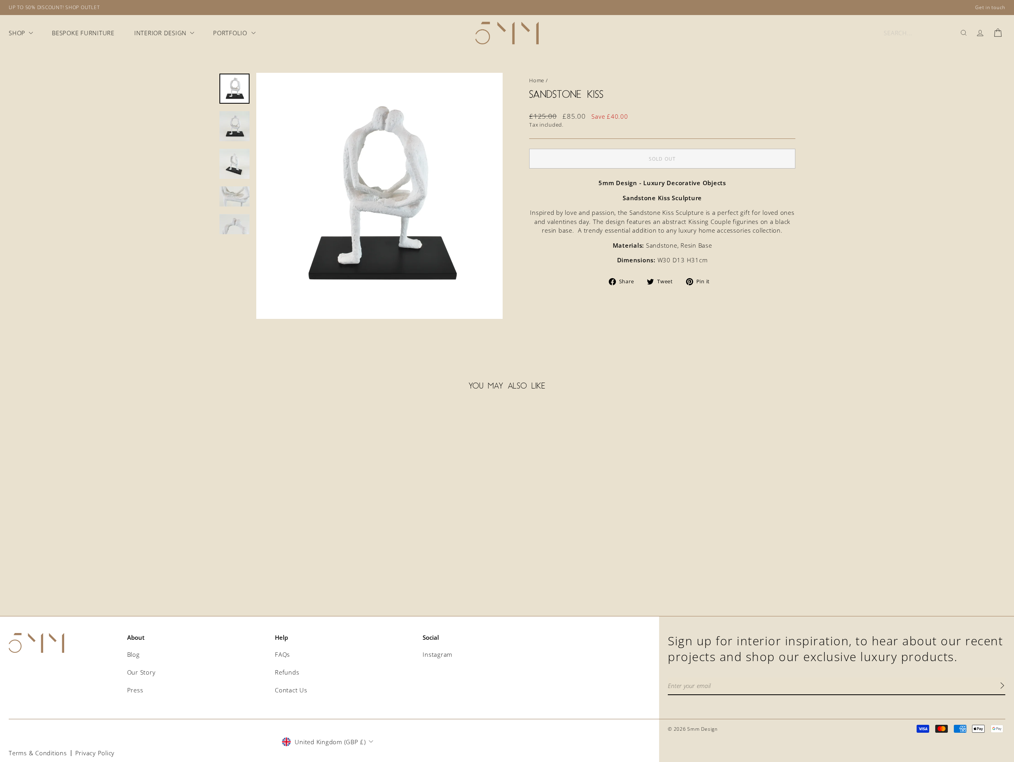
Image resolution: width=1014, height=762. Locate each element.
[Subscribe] (1002, 686)
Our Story (141, 672)
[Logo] (507, 33)
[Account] (980, 33)
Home (536, 80)
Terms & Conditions (38, 753)
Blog (133, 654)
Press (135, 690)
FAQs (282, 654)
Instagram (437, 654)
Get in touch (990, 7)
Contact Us (291, 690)
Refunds (287, 672)
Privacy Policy (95, 753)
